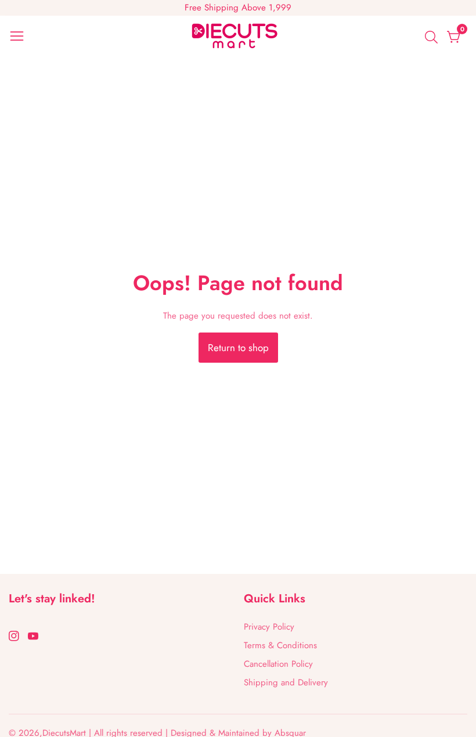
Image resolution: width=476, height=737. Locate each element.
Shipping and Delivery (286, 682)
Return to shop (238, 348)
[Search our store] (433, 37)
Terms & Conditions (280, 645)
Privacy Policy (269, 626)
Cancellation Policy (278, 663)
